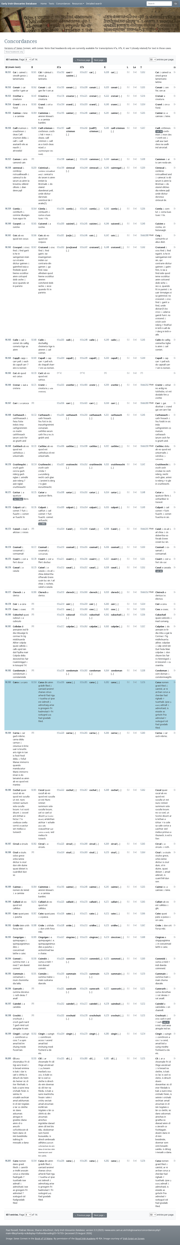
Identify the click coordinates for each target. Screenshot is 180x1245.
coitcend (165, 279)
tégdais (42, 1110)
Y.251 (142, 558)
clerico (41, 595)
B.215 (33, 901)
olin (19, 865)
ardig (161, 388)
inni (46, 1149)
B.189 (33, 937)
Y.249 (142, 507)
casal (69, 567)
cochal (92, 790)
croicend (94, 247)
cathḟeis (42, 431)
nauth (16, 147)
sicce (15, 282)
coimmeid (160, 968)
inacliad (42, 1071)
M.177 (8, 592)
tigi (14, 1065)
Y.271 (142, 988)
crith (27, 925)
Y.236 (142, 208)
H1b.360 (83, 592)
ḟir (27, 629)
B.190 (33, 958)
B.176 (33, 507)
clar (22, 1071)
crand (69, 104)
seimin (158, 1097)
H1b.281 (83, 682)
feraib (158, 538)
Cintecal (159, 167)
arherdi (42, 695)
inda (157, 424)
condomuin (72, 670)
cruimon (22, 128)
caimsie (159, 116)
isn (168, 1028)
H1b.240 (83, 113)
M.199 (8, 1033)
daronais (42, 196)
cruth (15, 467)
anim (157, 279)
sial (24, 384)
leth (160, 328)
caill (15, 140)
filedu (41, 1090)
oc (51, 1074)
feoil (17, 755)
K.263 (106, 626)
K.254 (106, 492)
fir (167, 629)
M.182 (8, 670)
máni (40, 980)
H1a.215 (60, 609)
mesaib (160, 1152)
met (23, 961)
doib (15, 279)
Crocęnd (17, 247)
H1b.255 (83, 547)
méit (48, 961)
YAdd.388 (144, 235)
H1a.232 (60, 1003)
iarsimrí (50, 688)
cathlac (70, 446)
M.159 (8, 208)
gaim (168, 266)
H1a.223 (60, 843)
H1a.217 (60, 626)
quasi (26, 614)
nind (22, 1025)
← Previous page (82, 60)
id (50, 452)
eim (43, 1084)
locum (16, 809)
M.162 (8, 247)
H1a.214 (60, 604)
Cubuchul (18, 614)
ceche (21, 279)
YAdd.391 (144, 528)
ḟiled (47, 685)
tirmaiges (164, 292)
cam (159, 162)
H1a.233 (60, 1015)
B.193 (33, 1058)
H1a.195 (60, 113)
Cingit (41, 1033)
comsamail (160, 553)
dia (156, 190)
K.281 (106, 1058)
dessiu (164, 995)
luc (163, 541)
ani (21, 965)
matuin (159, 431)
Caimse (17, 113)
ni (167, 688)
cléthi (41, 1113)
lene (25, 113)
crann (114, 104)
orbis (15, 858)
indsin (41, 260)
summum (43, 806)
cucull (41, 793)
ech (50, 361)
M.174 (8, 547)
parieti (164, 289)
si (171, 292)
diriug (168, 1149)
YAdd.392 (144, 384)
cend (164, 645)
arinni (168, 477)
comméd (94, 958)
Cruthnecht (44, 464)
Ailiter (16, 642)
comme (16, 215)
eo (22, 235)
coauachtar (44, 828)
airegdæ (17, 1028)
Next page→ (99, 60)
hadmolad (43, 711)
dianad (45, 965)
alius (157, 241)
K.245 (106, 167)
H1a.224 (60, 852)
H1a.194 (60, 104)
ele (23, 144)
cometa (17, 346)
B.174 (33, 464)
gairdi (158, 315)
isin (24, 649)
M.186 (8, 790)
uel (39, 812)
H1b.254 (83, 507)
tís (46, 218)
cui (14, 260)
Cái (40, 72)
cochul (69, 790)
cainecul (17, 177)
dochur (46, 562)
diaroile (42, 983)
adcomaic (166, 1113)
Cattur (16, 492)
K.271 (106, 901)
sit (28, 282)
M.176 (8, 567)
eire (15, 367)
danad (51, 1123)
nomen (50, 367)
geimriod (162, 295)
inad (157, 621)
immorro (24, 762)
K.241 (106, 113)
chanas (41, 692)
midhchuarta (161, 639)
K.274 (106, 937)
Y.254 (142, 604)
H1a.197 (60, 128)
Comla (16, 208)
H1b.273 (83, 937)
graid (158, 685)
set (14, 828)
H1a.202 (60, 247)
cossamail (18, 550)
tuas (15, 218)
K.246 (106, 223)
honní (46, 1132)
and (170, 174)
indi (157, 965)
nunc (22, 799)
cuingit (51, 1033)
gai (164, 403)
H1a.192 (60, 72)
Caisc (41, 913)
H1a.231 (60, 988)
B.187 (33, 913)
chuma (164, 980)
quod (15, 238)
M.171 (8, 492)
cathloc (93, 446)
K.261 (106, 609)
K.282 (106, 682)
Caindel (17, 1003)
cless (157, 144)
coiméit (42, 968)
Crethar (17, 95)
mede (23, 1046)
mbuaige (21, 632)
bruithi (22, 749)
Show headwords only (14, 52)
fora (52, 928)
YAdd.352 (144, 592)
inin (14, 1136)
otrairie (20, 260)
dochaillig (43, 343)
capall (69, 358)
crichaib (16, 1090)
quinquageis (44, 940)
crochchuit (95, 1015)
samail (158, 550)
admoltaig (43, 704)
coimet (41, 352)
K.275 (106, 958)
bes (49, 1149)
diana (24, 1119)
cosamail (42, 550)
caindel (70, 1003)
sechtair (25, 1097)
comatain (43, 427)
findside (17, 269)
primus (165, 832)
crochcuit (17, 1018)
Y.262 (142, 790)
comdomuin (19, 673)
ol (162, 865)
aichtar (41, 822)
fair (169, 409)
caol (166, 1074)
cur (164, 562)
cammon (94, 159)
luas (48, 215)
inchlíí (41, 1107)
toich (45, 144)
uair (157, 292)
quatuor (17, 495)
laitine (158, 82)
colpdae (166, 642)
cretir (92, 384)
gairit (41, 253)
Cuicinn (159, 223)
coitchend (43, 282)
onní (50, 1152)
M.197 (8, 1003)
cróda (41, 470)
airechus (42, 1119)
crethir (114, 384)
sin (156, 260)
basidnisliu (22, 1136)
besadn (164, 1145)
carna (15, 739)
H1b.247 (83, 247)
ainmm (41, 116)
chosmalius (18, 1061)
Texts (51, 3)
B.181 (33, 790)
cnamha (159, 665)
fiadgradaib (19, 1199)
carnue (16, 742)
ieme (157, 276)
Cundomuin (19, 670)
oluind (158, 187)
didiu (24, 137)
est (20, 238)
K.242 (106, 208)
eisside (158, 711)
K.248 (106, 247)
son (157, 881)
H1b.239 (83, 104)
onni (157, 1145)
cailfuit (41, 510)
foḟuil (23, 758)
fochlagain (160, 1129)
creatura (42, 99)
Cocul (41, 790)
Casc (15, 913)
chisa (40, 574)
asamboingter (43, 151)
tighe (168, 343)
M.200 (8, 1058)
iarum (16, 180)
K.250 (106, 358)
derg (159, 331)
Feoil (22, 755)
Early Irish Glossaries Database (19, 3)
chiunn (158, 655)
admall (163, 704)
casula (41, 570)
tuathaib (159, 701)
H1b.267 (83, 790)
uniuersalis (43, 455)
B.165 (33, 223)
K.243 (106, 128)
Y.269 (142, 958)
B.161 (33, 72)
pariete (42, 292)
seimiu (16, 1094)
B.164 (33, 208)
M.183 (8, 682)
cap (49, 358)
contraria (43, 263)
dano (18, 1110)
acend (49, 1040)
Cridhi (16, 925)
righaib (158, 698)
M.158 (8, 167)
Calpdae (159, 626)
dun (15, 865)
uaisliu (158, 1149)
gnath (19, 440)
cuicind (70, 223)
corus (165, 692)
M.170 (8, 464)
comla (92, 208)
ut (167, 238)
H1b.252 (83, 464)
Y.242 (142, 247)
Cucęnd (17, 223)
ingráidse (43, 1123)
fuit (24, 510)
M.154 (8, 104)
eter (157, 1087)
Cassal (16, 567)
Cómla (41, 208)
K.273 (106, 925)
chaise (43, 953)
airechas (159, 1116)
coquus (42, 241)
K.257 (106, 558)
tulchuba (159, 391)
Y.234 (142, 104)
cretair (93, 95)
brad (24, 1065)
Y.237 (142, 128)
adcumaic (17, 1113)
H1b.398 (83, 446)
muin (15, 980)
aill (165, 328)
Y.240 (142, 223)
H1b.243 (83, 159)
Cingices (159, 937)
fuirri (164, 315)
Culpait (17, 507)
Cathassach (161, 414)
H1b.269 (83, 852)
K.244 (106, 159)
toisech (42, 838)
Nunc (47, 799)
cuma (41, 215)
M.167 (8, 403)
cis (165, 528)
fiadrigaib (18, 1177)
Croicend (43, 247)
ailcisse (16, 532)
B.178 (33, 558)
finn (157, 269)
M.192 (8, 925)
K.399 (106, 384)
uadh (166, 144)
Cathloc (159, 446)
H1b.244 (83, 167)
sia (163, 269)
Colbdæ (17, 626)
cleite (158, 1077)
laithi (157, 946)
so (164, 1119)
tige (23, 346)
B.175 (33, 492)
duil (15, 652)
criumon (17, 137)
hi (22, 636)
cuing (158, 1046)
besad (18, 1068)
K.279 (106, 1015)
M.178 (8, 604)
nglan (15, 477)
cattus (41, 379)
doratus (25, 991)
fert (15, 562)
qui (160, 260)
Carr (15, 403)
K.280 (106, 1033)
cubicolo (165, 617)
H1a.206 (60, 446)
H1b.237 (83, 72)
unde (40, 193)
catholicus (18, 452)
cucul (15, 793)
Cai (14, 72)
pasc (26, 913)
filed (40, 721)
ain (169, 162)
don (168, 652)
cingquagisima (162, 940)
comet (16, 343)
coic (91, 235)
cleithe (24, 1107)
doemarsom (43, 1152)
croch (15, 1022)
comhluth (17, 211)
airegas (16, 1116)
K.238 (106, 72)
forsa (15, 928)
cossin (158, 541)
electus (159, 598)
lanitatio (42, 78)
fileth (15, 1167)
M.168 (8, 414)
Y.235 (142, 113)
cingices (93, 937)
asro (19, 1065)
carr (15, 361)
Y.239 (142, 167)
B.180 (33, 592)
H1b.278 (83, 1015)
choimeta (43, 346)
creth (51, 131)
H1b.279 (83, 1033)
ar (52, 90)
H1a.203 (60, 339)
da (168, 1049)
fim (165, 394)
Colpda (16, 655)
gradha (159, 1119)
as (27, 144)
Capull (158, 358)
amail (167, 871)
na (162, 144)
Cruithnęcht (19, 464)
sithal (168, 384)
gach (21, 467)
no (169, 295)
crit (170, 925)
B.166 (33, 235)
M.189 (8, 886)
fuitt (166, 510)
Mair (167, 649)
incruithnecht (45, 487)
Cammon (160, 159)
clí (90, 1058)
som (40, 1132)
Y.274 (142, 1033)
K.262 (106, 614)
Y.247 (142, 464)
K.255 (106, 507)
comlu (69, 208)
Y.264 (142, 852)
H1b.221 (83, 95)
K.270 (106, 852)
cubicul (16, 617)
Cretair (159, 95)
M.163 (8, 339)
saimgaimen (161, 256)
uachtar (159, 828)
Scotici (50, 816)
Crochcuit (160, 1015)
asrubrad (165, 1065)
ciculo (23, 852)
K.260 (106, 604)
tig (24, 636)
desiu (22, 995)
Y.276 (142, 682)
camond (17, 162)
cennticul (42, 200)
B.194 (33, 682)
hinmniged (163, 658)
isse (24, 1180)
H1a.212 (60, 567)
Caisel (41, 567)
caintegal (116, 167)
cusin (40, 580)
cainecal (161, 177)
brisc (26, 745)
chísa (160, 532)
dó (169, 177)
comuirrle (160, 238)
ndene (162, 190)
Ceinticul (43, 167)
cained (22, 72)
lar (16, 1107)
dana (40, 1149)
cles (51, 151)
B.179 (33, 567)
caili (68, 339)
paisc (157, 916)
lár (39, 1077)
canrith (24, 1167)
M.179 (8, 609)
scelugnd (42, 714)
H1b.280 (83, 1058)
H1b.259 (83, 604)
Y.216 (142, 95)
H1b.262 (83, 626)
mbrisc (21, 736)
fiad (40, 717)
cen (49, 90)
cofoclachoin (43, 1146)
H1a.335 (60, 384)
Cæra (16, 682)
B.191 (33, 973)
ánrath (160, 1126)
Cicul (15, 852)
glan (52, 477)
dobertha (160, 535)
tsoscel (158, 502)
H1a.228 (60, 925)
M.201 (8, 1160)
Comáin (42, 973)
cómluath (43, 211)
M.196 (8, 988)
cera (164, 604)
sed (52, 832)
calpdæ (70, 626)
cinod (41, 75)
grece (23, 75)
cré (49, 104)
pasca (45, 916)
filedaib (164, 1087)
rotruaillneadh (20, 174)
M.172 (8, 507)
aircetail (163, 147)
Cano (15, 1160)
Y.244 (142, 358)
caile (91, 339)
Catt (40, 373)
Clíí (40, 1058)
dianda (163, 965)
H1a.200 (60, 223)
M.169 (8, 446)
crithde (50, 925)
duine (24, 865)
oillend (25, 183)
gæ (167, 632)
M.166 (8, 384)
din (49, 263)
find (15, 250)
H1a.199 (60, 167)
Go (175, 3)
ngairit (158, 253)
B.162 (33, 87)
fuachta (159, 517)
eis (39, 1053)
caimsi (69, 113)
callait (114, 901)
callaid (69, 901)
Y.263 (142, 843)
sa (156, 295)
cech (163, 321)
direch (50, 1081)
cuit (27, 1025)
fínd (40, 250)
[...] (75, 75)
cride (69, 925)
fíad (48, 695)
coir (24, 558)
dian (24, 187)
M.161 (8, 235)
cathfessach (19, 434)
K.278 (106, 1003)
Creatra (42, 95)
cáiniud (47, 72)
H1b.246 (83, 235)
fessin (41, 1097)
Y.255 (142, 609)
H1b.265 (83, 732)
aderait (159, 874)
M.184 (8, 732)
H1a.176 (60, 95)
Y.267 (142, 925)
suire (21, 1087)
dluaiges (25, 215)
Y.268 (142, 937)
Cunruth (17, 988)
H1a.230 (60, 973)
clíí (53, 1061)
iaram (44, 177)
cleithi (164, 1110)
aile (157, 334)
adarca (166, 311)
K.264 (106, 670)
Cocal (158, 790)
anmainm (17, 629)
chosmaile (43, 1061)
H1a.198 (60, 159)
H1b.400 (83, 384)
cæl (14, 1074)
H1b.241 (83, 208)
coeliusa (17, 822)
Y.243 (142, 339)
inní (40, 965)
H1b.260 (83, 609)
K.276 (106, 973)
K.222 (106, 95)
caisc (68, 913)
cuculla (26, 796)
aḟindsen (42, 273)
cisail (25, 528)
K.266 (106, 732)
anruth (16, 1126)
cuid (164, 1025)
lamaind (17, 778)
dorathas (166, 991)
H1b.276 (83, 988)
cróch (158, 321)
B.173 (33, 446)
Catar (41, 492)
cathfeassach (19, 418)
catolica (159, 455)
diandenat (43, 190)
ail (168, 528)
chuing (16, 1046)
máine (49, 976)
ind (156, 147)
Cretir (41, 384)
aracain (24, 1170)
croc (53, 247)
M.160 (8, 223)
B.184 (33, 113)
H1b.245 (83, 223)
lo (27, 632)
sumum (24, 802)
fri (51, 708)
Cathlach (18, 446)
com (167, 208)
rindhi (17, 1170)
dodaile (159, 394)
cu (169, 661)
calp (159, 645)
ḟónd (40, 107)
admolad (159, 717)
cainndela (160, 1006)
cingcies (70, 937)
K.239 (106, 87)
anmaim (159, 629)
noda (164, 162)
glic (157, 908)
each (26, 361)
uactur (24, 825)
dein (22, 925)
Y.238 (142, 159)
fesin (23, 1090)
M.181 (8, 626)
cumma (16, 961)
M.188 (8, 852)
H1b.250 (83, 414)
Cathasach (18, 414)
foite (20, 421)
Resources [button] (77, 3)
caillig (26, 343)
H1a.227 (60, 937)
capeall (162, 364)
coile (168, 822)
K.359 (106, 592)
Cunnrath (160, 988)
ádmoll (45, 701)
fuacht (16, 513)
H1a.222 (60, 790)
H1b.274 (83, 958)
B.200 (33, 128)
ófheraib (42, 577)
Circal (158, 843)
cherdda (25, 1173)
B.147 (33, 95)
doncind (17, 658)
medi (50, 1046)
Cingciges (43, 937)
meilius (20, 828)
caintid (158, 688)
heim (26, 1077)
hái (41, 134)
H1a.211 (60, 558)
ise (46, 253)
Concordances (63, 3)
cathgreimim (161, 427)
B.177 (33, 547)
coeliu (24, 822)
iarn (165, 409)
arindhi (24, 477)
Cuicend (42, 223)
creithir (70, 384)
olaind (41, 187)
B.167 (33, 247)
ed (168, 835)
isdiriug (16, 1139)
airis (25, 159)
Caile (15, 339)
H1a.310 (60, 592)
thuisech (159, 835)
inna (21, 424)
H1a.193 (60, 87)
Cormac (159, 636)
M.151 (8, 72)
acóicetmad (44, 950)
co (14, 431)
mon (48, 134)
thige (41, 1065)
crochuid (70, 1015)
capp (23, 358)
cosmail (70, 547)
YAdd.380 (144, 403)
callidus (42, 908)
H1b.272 (83, 925)
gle (169, 480)
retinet (16, 802)
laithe (15, 953)
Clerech (17, 592)
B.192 (33, 1033)
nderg (158, 324)
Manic (16, 771)
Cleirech (159, 592)
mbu (161, 632)
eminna (25, 1068)
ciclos (15, 855)
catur (69, 492)
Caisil (69, 528)
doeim (158, 1132)
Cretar (16, 384)
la (28, 180)
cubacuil (70, 614)
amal (15, 1043)
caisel (41, 586)
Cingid (16, 1033)
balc (17, 1071)
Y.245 (142, 414)
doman (164, 673)
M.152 (8, 87)
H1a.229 (60, 958)
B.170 (33, 373)
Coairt (16, 558)
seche (41, 286)
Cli (14, 1058)
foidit (162, 421)
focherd (42, 1049)
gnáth (41, 437)
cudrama (48, 980)
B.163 (33, 104)
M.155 (8, 113)
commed (115, 958)
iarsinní (43, 480)
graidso (16, 1119)
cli (28, 1061)
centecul (17, 167)
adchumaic (23, 1100)
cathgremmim (20, 427)
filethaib (21, 1084)
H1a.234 (60, 1033)
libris (49, 495)
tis (163, 215)
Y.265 (142, 901)
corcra (16, 470)
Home (44, 3)
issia (24, 266)
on (164, 226)
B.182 (33, 843)
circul (69, 843)
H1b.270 (83, 901)
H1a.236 (60, 682)
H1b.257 (83, 567)
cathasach (71, 414)
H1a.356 (60, 403)
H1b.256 (83, 558)
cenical (47, 174)
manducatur (19, 768)
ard (169, 1018)
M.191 (8, 913)
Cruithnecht (161, 464)
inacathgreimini (46, 424)
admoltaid (160, 708)
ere (41, 367)
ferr (157, 838)
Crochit (17, 1015)
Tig (166, 636)
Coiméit (42, 958)
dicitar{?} (159, 308)
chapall (45, 364)
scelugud (159, 721)
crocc (27, 247)
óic (50, 421)
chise (40, 583)
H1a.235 (60, 1058)
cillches (165, 187)
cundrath (71, 988)
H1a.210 (60, 547)
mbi (40, 931)
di (22, 626)
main (166, 976)
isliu (40, 1129)
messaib (17, 1142)
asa (161, 141)
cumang (164, 621)
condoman (95, 670)
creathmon (18, 131)
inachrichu (49, 1094)
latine (21, 858)
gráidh (41, 685)
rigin (19, 752)
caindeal (115, 1003)
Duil (157, 649)
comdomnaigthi (163, 677)
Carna (16, 732)
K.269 (106, 843)
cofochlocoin (19, 1129)
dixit (163, 241)
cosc (68, 609)
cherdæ (159, 695)
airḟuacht (42, 520)
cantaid (42, 688)
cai (90, 72)
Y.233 (142, 87)
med (15, 965)
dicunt (16, 812)
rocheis (49, 583)
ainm (24, 180)
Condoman (161, 670)
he (16, 253)
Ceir (15, 604)
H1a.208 (60, 492)
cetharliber (160, 498)
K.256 (106, 547)
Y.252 (142, 567)
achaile (51, 822)
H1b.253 (83, 492)
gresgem (44, 708)
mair (26, 652)
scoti (26, 809)
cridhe (92, 925)
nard (26, 1022)
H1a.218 (60, 670)
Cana (41, 682)
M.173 (8, 528)
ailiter (158, 642)
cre (23, 104)
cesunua (17, 745)
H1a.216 (60, 614)
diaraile (159, 983)
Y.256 (142, 614)
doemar (50, 1084)
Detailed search (94, 3)
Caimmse (43, 113)
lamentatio (161, 78)
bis (22, 658)
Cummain (160, 973)
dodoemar (48, 1129)
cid (166, 721)
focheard (160, 1049)
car (23, 732)
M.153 (8, 95)
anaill (161, 998)
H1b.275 (83, 973)
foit (44, 421)
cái (49, 87)
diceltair (159, 406)
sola (51, 388)
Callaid (16, 901)
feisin (166, 1094)
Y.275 (142, 1058)
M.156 (8, 128)
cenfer (16, 90)
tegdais (25, 1103)
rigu (53, 695)
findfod (167, 324)
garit (26, 250)
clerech (70, 592)
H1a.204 (60, 358)
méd (165, 961)
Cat (15, 373)
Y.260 (142, 732)
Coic (15, 235)
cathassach (95, 414)
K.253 (106, 464)
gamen (41, 266)
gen (40, 90)
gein (23, 90)
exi (164, 137)
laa (52, 950)
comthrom (20, 1037)
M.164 (8, 358)
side (162, 273)
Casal (158, 567)
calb (15, 649)
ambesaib (50, 1139)
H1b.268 (83, 843)
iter (14, 1084)
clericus (159, 595)
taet (166, 141)
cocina (158, 226)
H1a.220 (60, 732)
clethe (41, 1081)
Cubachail (160, 614)
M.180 (8, 614)
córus (48, 692)
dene (15, 190)
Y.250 (142, 547)
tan (26, 752)
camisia (46, 119)
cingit (69, 1033)
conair (69, 87)
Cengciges (18, 937)
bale (47, 1074)
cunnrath (94, 988)
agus (20, 218)
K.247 (106, 235)
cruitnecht (72, 464)
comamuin (18, 976)
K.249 (106, 339)
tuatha (43, 698)
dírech (41, 1139)
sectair (48, 1100)
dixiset (22, 868)
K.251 (106, 414)
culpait (70, 507)
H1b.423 (83, 403)
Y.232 (142, 72)
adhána (42, 1142)
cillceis (16, 187)
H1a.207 (60, 464)
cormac (16, 636)
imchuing (42, 1046)
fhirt (40, 562)
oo (167, 535)
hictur (16, 819)
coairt (69, 558)
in (19, 253)
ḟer (44, 90)
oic (169, 421)
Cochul (16, 790)
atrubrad (48, 1065)
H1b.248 (83, 339)
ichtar (158, 822)
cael (47, 812)
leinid (26, 890)
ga (49, 266)
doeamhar (160, 1084)
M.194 (8, 958)
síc (39, 1087)
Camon (16, 159)
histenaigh (160, 230)
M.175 (8, 558)
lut (156, 211)
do (25, 177)
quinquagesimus (21, 943)
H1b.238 (83, 87)
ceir (68, 604)
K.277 (106, 988)
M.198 (8, 1015)
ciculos (158, 855)
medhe (164, 1046)
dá (50, 1049)
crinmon (42, 140)
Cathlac (42, 446)
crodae (158, 470)
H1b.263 (83, 670)
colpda (22, 642)
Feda (162, 649)
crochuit (115, 1015)
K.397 (106, 446)
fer (156, 90)
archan (158, 692)
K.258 (106, 567)
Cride (41, 925)
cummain (71, 973)
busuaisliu (43, 1136)
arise (51, 704)
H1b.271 (83, 913)
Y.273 (142, 1015)
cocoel (25, 812)
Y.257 (142, 626)
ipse (53, 698)
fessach (47, 418)
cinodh (16, 75)
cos (157, 1040)
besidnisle (160, 1139)
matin (19, 431)
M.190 (8, 901)
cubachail (94, 614)
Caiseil (16, 528)
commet (70, 958)
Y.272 (142, 1003)
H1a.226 (60, 913)
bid (20, 1043)
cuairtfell (159, 878)
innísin (41, 180)
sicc (157, 286)
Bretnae (159, 183)
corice (40, 832)
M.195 (8, 973)
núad (40, 147)
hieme (16, 273)
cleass (41, 137)
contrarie (160, 263)
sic (24, 1081)
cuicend (115, 223)
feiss (15, 421)
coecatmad (18, 950)
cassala (167, 567)
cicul (24, 862)
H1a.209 (60, 507)
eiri (158, 367)
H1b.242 (83, 128)
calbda (22, 645)
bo (166, 308)
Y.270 (142, 973)
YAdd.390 (144, 446)
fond (157, 107)
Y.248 (142, 492)
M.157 (8, 159)
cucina (41, 226)
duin (157, 865)
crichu (41, 1100)
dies (15, 946)
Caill (15, 128)
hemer (19, 1081)
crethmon (43, 131)
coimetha (160, 343)
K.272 (106, 913)
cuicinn (93, 223)
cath (40, 418)
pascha (48, 946)
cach (46, 467)
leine (167, 116)
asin (15, 480)
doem (158, 1081)
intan (15, 774)
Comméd (160, 958)
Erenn (165, 538)
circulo (41, 847)
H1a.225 (60, 901)
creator (70, 95)
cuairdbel (17, 871)
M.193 (8, 937)
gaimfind (17, 266)
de (49, 200)
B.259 (33, 167)
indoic (16, 424)
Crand (16, 104)
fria (165, 714)
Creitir (158, 384)
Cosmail (17, 547)
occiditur (24, 273)
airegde (159, 1028)
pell (51, 190)
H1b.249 (83, 358)
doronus (159, 196)
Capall (41, 358)
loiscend (162, 661)
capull (19, 364)
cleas (15, 134)
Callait (158, 901)
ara (17, 1058)
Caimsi (158, 113)
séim (48, 1097)
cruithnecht (95, 464)
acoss (41, 1040)
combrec (41, 171)
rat (159, 995)
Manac (16, 762)
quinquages (19, 940)
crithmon (165, 128)
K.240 (106, 104)
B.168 (33, 339)
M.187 (8, 843)
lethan (20, 815)
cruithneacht (118, 464)
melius (41, 835)
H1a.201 (60, 235)
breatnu (17, 183)
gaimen (23, 263)
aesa (168, 1025)
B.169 (33, 358)
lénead (49, 116)
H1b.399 (83, 528)
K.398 (106, 528)
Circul (16, 843)
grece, (166, 855)
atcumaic (49, 1103)
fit (48, 289)
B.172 (33, 414)
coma (163, 211)
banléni (42, 122)
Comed (16, 958)
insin (27, 256)
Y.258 (142, 670)
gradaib (47, 717)
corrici (16, 825)
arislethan (49, 819)
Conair (16, 87)
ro (156, 658)
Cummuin (18, 973)
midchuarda (19, 639)
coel (164, 812)
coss (15, 1040)
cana (68, 682)
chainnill (159, 1010)
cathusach (116, 414)
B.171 (33, 384)
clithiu (22, 1074)
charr (51, 364)
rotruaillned (50, 171)
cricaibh (16, 1097)
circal (92, 843)
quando (22, 282)
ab (19, 235)
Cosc (15, 609)
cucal (157, 793)
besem (46, 1068)
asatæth (17, 144)
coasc (165, 609)
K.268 (106, 790)
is (156, 162)
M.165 (8, 373)
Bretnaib (42, 183)
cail (22, 339)
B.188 (33, 925)
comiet (158, 349)
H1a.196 (60, 208)
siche (163, 282)
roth (167, 847)
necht (41, 477)
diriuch (16, 1077)
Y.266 (142, 913)
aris (14, 752)
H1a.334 (60, 528)
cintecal (70, 167)
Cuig (157, 235)
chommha (23, 980)
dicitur (47, 193)
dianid (26, 965)
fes (40, 421)
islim (53, 1149)
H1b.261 (83, 614)
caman (69, 159)
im (23, 1043)
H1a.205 (60, 414)
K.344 (106, 403)
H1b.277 (83, 1003)
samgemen (18, 256)
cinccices (115, 937)
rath (17, 995)
